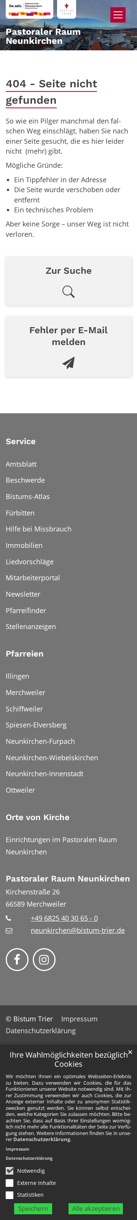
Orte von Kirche (38, 817)
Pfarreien (25, 653)
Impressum (17, 1149)
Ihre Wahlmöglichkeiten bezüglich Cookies (69, 1059)
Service (21, 441)
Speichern (33, 1208)
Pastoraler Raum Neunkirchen (68, 878)
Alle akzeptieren (96, 1208)
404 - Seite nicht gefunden (51, 91)
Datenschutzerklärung (41, 1139)
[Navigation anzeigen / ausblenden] (118, 14)
